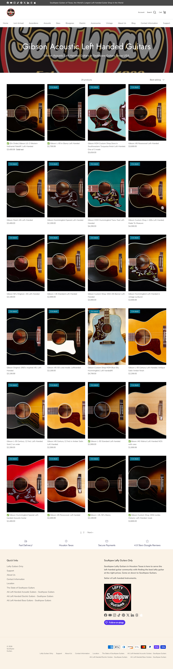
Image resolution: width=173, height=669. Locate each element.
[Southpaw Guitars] (11, 12)
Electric (82, 23)
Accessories (96, 23)
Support (166, 23)
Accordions (33, 23)
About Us (122, 23)
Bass (58, 23)
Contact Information (149, 23)
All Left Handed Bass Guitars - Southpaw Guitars (29, 600)
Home (5, 23)
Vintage (109, 23)
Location (10, 583)
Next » (90, 532)
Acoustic (47, 23)
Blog (133, 23)
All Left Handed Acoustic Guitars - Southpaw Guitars (30, 592)
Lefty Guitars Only (15, 566)
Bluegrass (70, 23)
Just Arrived (19, 23)
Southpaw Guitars (10, 650)
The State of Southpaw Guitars (21, 587)
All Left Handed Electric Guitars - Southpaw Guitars (30, 596)
